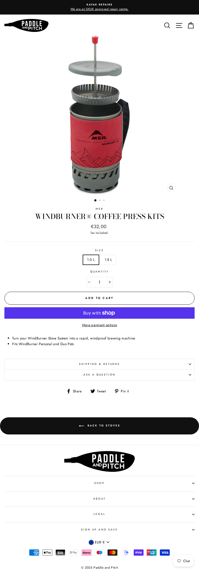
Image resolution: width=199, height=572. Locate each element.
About (99, 499)
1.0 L (91, 259)
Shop (99, 483)
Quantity (99, 272)
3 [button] (104, 201)
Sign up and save (99, 530)
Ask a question (99, 375)
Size (99, 250)
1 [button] (95, 200)
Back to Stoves (103, 426)
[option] (99, 7)
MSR (99, 209)
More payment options (99, 325)
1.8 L (108, 259)
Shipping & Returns (99, 364)
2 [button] (100, 201)
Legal (99, 514)
